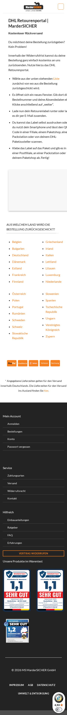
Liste (56, 78)
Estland (17, 268)
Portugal (17, 307)
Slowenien (52, 293)
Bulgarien (18, 248)
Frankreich (19, 275)
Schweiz (17, 326)
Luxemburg (53, 275)
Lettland (51, 261)
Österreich (19, 293)
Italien (50, 255)
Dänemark (18, 261)
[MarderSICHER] (33, 6)
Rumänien (18, 313)
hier (46, 390)
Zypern (50, 336)
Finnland (17, 281)
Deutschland (20, 255)
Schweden (18, 320)
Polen (16, 300)
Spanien (51, 300)
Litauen (50, 268)
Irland (49, 248)
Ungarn (50, 318)
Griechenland (54, 242)
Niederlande (53, 281)
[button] (5, 6)
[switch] (58, 710)
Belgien (17, 242)
